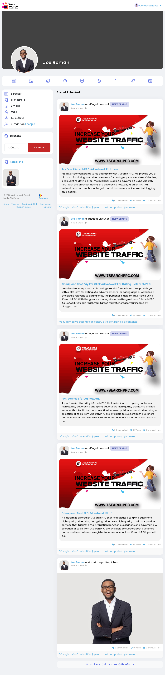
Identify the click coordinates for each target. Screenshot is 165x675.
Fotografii (16, 162)
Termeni (15, 204)
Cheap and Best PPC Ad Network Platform (89, 513)
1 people (30, 124)
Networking (119, 104)
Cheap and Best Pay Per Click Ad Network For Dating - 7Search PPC (106, 284)
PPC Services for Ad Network (81, 399)
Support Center (23, 207)
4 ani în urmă (76, 108)
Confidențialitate (29, 204)
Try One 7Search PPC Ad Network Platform (90, 169)
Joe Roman (56, 62)
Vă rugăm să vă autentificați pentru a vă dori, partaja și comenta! (98, 207)
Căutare (39, 147)
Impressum (45, 204)
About (6, 204)
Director (47, 207)
